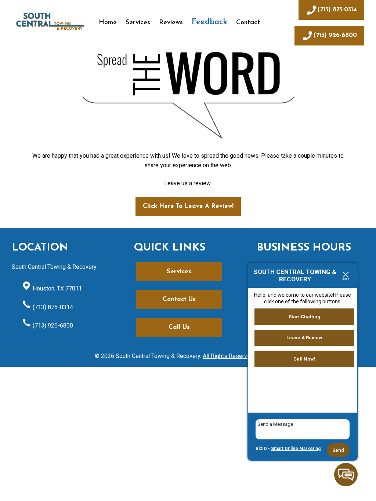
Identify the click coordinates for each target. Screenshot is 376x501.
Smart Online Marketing (296, 448)
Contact (248, 22)
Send (338, 450)
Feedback (209, 22)
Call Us (179, 327)
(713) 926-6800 (52, 325)
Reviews (171, 22)
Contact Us (179, 299)
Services (138, 22)
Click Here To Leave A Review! (188, 206)
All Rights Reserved (228, 355)
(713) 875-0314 (52, 307)
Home (108, 22)
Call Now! (304, 359)
